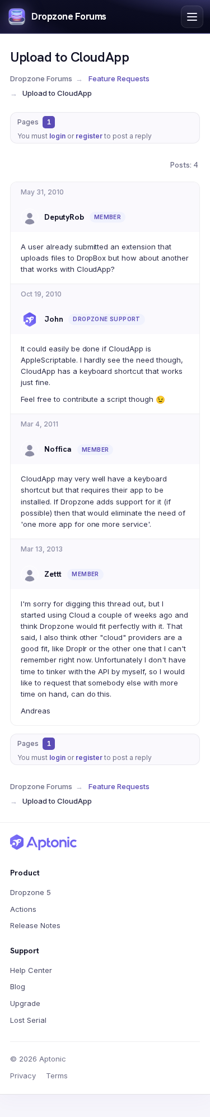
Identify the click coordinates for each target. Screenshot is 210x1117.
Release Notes (35, 925)
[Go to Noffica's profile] (30, 449)
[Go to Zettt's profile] (30, 574)
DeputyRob (64, 217)
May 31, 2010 (42, 192)
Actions (23, 909)
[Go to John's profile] (30, 319)
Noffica (58, 449)
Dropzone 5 (30, 892)
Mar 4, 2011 (39, 424)
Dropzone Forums (68, 16)
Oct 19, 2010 (41, 294)
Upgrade (25, 1003)
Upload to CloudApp (69, 57)
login (57, 136)
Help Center (31, 970)
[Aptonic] (43, 842)
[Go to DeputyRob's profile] (30, 217)
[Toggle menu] (192, 17)
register (89, 136)
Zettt (53, 574)
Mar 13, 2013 (42, 549)
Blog (17, 986)
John (53, 319)
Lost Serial (28, 1020)
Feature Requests (119, 78)
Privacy (23, 1075)
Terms (57, 1075)
